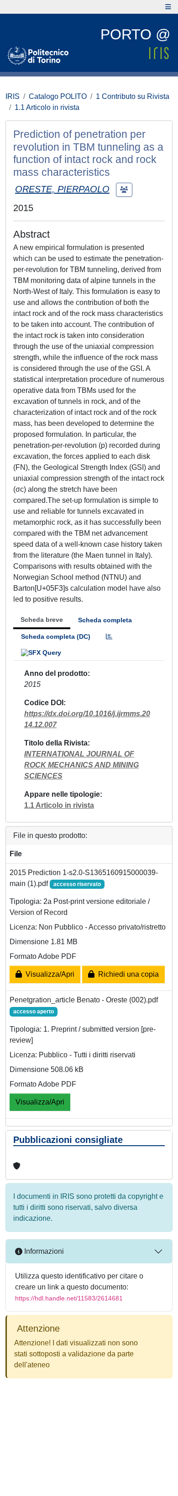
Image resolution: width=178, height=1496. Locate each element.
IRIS (12, 96)
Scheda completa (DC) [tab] (55, 636)
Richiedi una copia (126, 974)
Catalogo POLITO (58, 96)
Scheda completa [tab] (105, 620)
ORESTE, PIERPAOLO (62, 189)
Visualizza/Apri (48, 974)
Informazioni (43, 1251)
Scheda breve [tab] (42, 619)
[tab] (109, 637)
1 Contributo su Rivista (132, 96)
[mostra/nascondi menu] (168, 6)
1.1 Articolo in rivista (47, 107)
